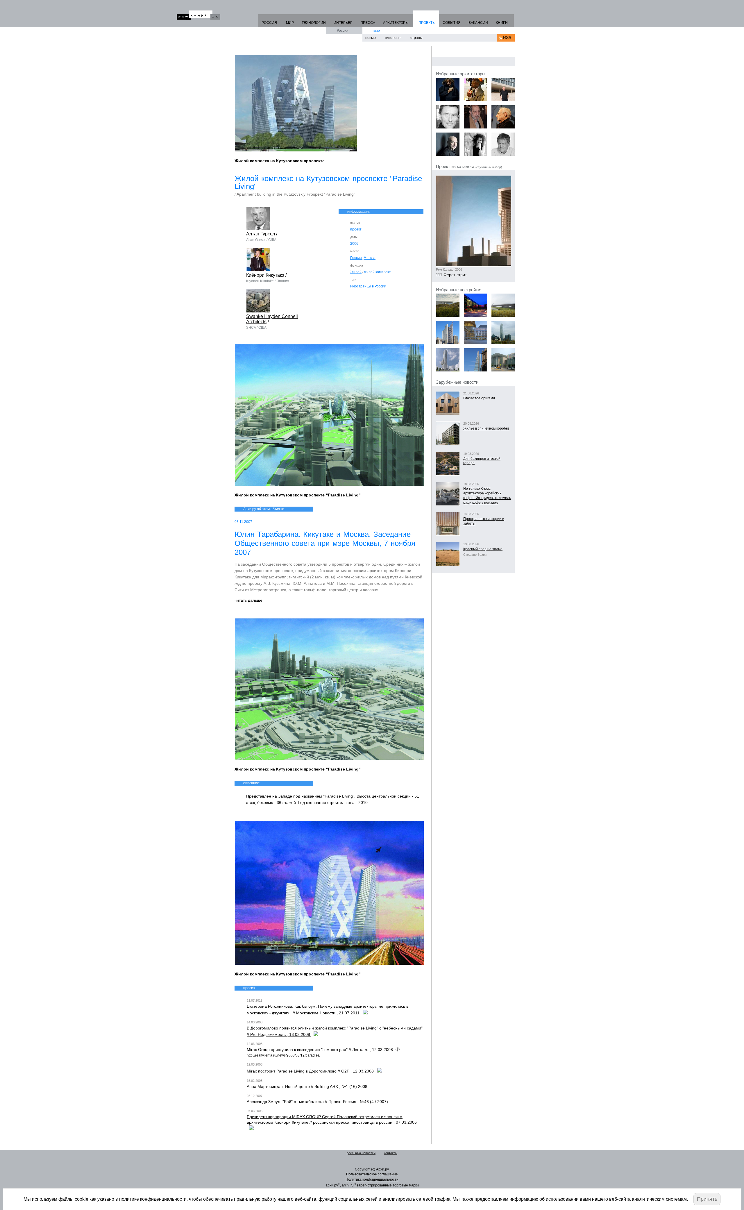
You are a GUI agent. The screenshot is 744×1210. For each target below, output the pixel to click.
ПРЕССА (367, 23)
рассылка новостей (361, 1153)
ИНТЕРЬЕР (343, 23)
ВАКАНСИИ (478, 23)
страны (416, 38)
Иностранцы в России (368, 286)
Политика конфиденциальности (372, 1179)
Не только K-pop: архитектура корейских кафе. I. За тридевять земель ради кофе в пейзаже (487, 496)
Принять (707, 1199)
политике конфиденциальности (153, 1199)
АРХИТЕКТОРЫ (396, 23)
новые (370, 38)
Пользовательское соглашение (372, 1174)
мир (376, 30)
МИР (290, 23)
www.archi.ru (198, 15)
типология (393, 38)
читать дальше (248, 600)
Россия (342, 30)
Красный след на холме (482, 549)
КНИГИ (502, 23)
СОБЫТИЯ (452, 23)
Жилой (356, 272)
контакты (390, 1153)
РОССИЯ (269, 23)
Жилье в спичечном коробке (486, 428)
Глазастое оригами (479, 398)
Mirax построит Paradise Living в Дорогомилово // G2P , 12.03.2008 (311, 1071)
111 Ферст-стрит (451, 274)
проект (356, 229)
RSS (507, 37)
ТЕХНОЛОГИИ (314, 23)
